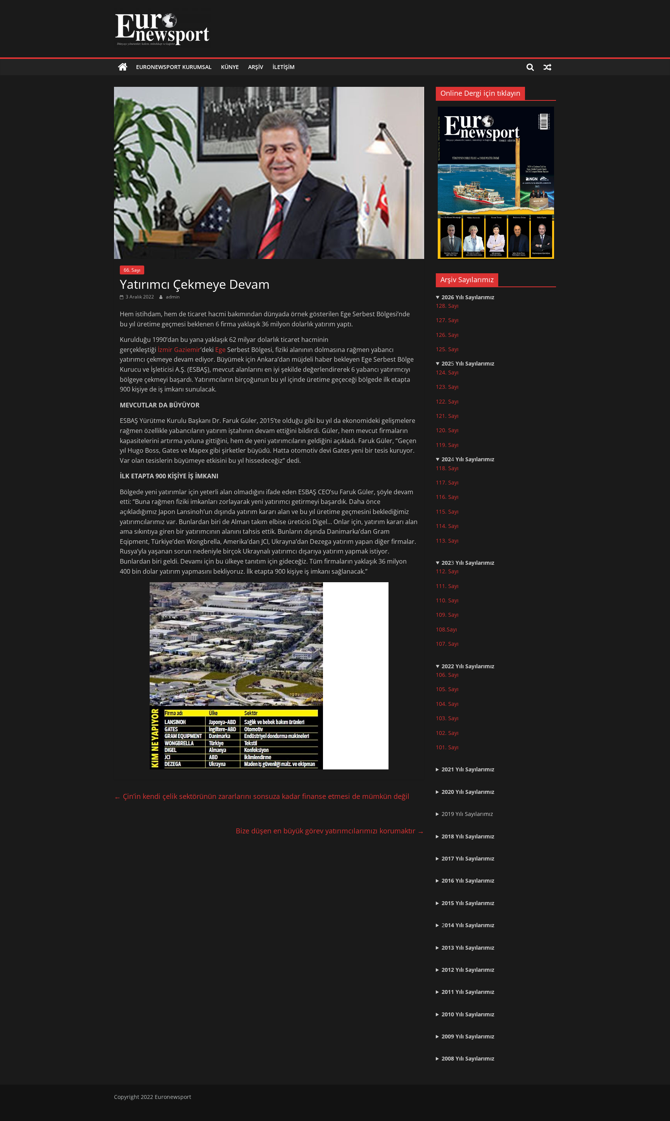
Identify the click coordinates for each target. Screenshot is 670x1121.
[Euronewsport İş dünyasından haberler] (122, 67)
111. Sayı (447, 586)
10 (439, 614)
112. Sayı (447, 571)
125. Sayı (447, 349)
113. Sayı (447, 540)
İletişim (284, 67)
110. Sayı (447, 600)
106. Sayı (447, 674)
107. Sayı (447, 643)
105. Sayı (447, 689)
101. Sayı (447, 747)
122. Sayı (447, 401)
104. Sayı (447, 703)
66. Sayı (132, 270)
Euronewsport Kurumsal (174, 67)
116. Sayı (447, 496)
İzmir (165, 349)
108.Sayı (446, 629)
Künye (230, 67)
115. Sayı (447, 511)
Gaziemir (187, 349)
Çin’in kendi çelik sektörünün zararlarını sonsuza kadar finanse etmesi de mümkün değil (261, 796)
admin (173, 296)
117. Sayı (447, 482)
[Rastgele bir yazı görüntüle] (547, 67)
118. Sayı (447, 468)
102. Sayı (447, 732)
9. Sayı (450, 614)
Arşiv (255, 67)
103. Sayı (447, 718)
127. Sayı (447, 320)
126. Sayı (447, 334)
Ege (220, 349)
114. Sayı (447, 525)
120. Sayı (447, 430)
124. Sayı (447, 372)
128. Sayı (447, 305)
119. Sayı (447, 444)
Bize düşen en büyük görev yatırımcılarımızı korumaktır (330, 830)
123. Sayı (447, 386)
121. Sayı (447, 415)
